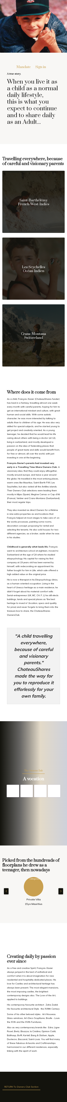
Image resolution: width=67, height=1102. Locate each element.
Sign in (40, 67)
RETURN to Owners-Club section (21, 1086)
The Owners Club (33, 770)
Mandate (23, 67)
